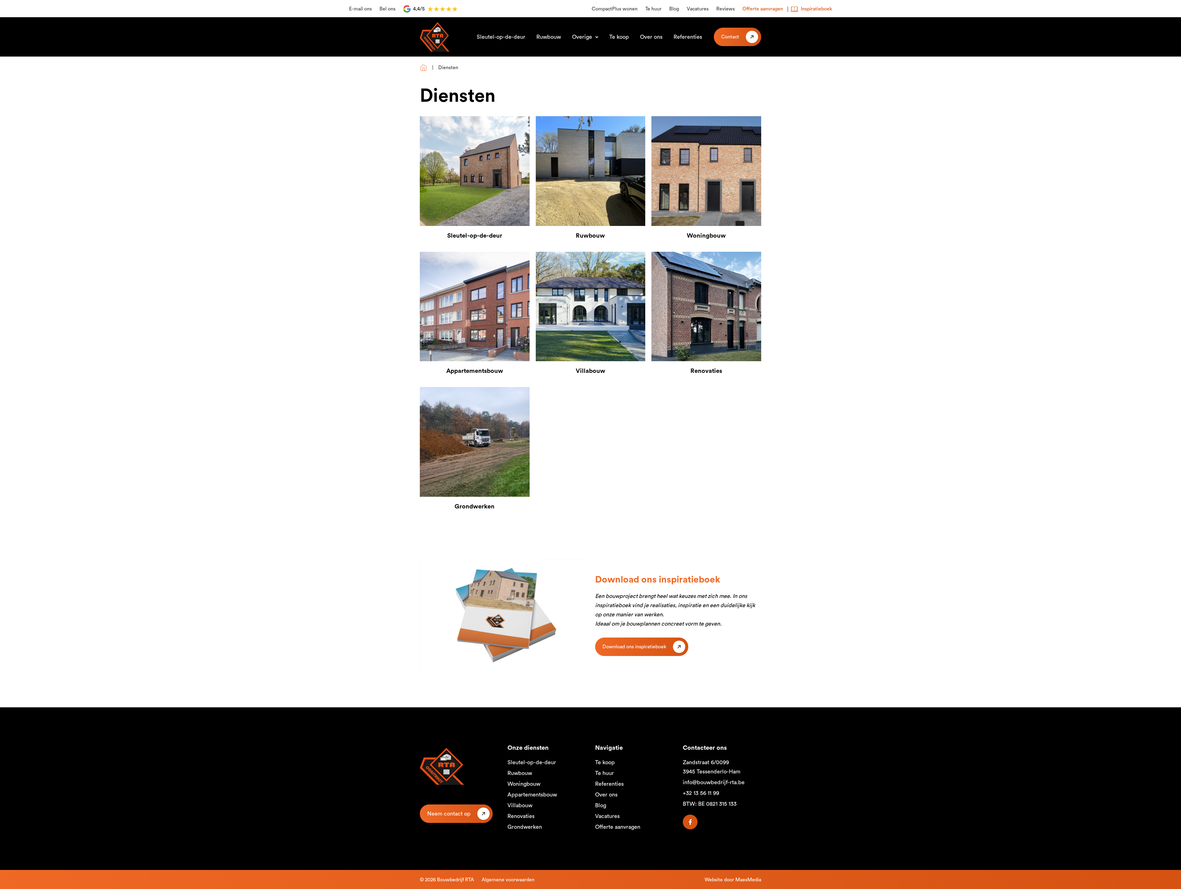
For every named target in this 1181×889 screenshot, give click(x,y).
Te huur (653, 8)
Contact (730, 36)
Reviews (725, 8)
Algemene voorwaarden (508, 879)
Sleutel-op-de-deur (501, 37)
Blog (674, 8)
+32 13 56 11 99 (701, 793)
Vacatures (698, 8)
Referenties (688, 37)
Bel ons (388, 8)
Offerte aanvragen (762, 8)
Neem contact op (449, 813)
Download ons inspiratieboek (634, 646)
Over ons (651, 37)
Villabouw (519, 805)
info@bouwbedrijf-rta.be (714, 782)
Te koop (619, 37)
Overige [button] (583, 37)
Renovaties (521, 816)
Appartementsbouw (532, 794)
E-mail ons (360, 8)
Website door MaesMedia (733, 879)
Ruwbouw (548, 37)
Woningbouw (523, 784)
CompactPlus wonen (615, 8)
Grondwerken (524, 827)
